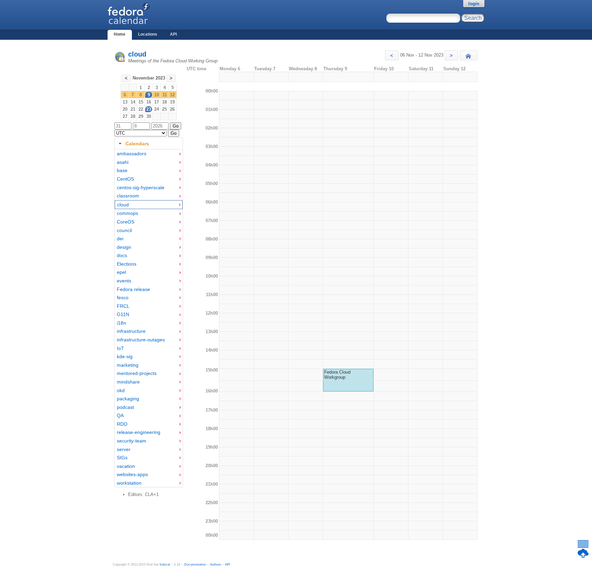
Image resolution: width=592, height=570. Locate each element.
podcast (125, 407)
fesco (122, 297)
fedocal (165, 564)
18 (164, 102)
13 (125, 102)
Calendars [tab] (137, 143)
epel (121, 272)
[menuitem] (149, 153)
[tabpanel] (148, 318)
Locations (147, 34)
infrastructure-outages (141, 339)
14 (133, 102)
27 (125, 116)
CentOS (125, 179)
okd (121, 390)
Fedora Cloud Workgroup (337, 374)
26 (172, 109)
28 (133, 116)
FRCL (123, 306)
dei (120, 238)
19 (172, 102)
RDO (122, 424)
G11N (123, 314)
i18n (121, 323)
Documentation (195, 564)
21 (133, 109)
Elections (126, 264)
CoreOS (125, 222)
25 (164, 109)
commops (127, 213)
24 (156, 109)
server (124, 449)
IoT (120, 348)
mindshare (128, 382)
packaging (128, 398)
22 (140, 109)
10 (156, 94)
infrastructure (131, 331)
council (124, 230)
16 (148, 102)
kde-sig (125, 356)
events (124, 280)
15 (140, 102)
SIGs (122, 457)
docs (122, 255)
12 (172, 94)
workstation (129, 483)
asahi (122, 162)
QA (120, 415)
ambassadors (131, 153)
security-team (131, 441)
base (122, 170)
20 (125, 109)
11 (164, 94)
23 (148, 109)
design (124, 247)
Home (119, 34)
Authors (215, 564)
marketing (127, 365)
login (473, 3)
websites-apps (132, 474)
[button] (391, 55)
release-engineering (138, 432)
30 (148, 116)
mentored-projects (137, 373)
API (173, 34)
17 (156, 102)
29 (140, 116)
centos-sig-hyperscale (140, 187)
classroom (128, 195)
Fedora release (133, 289)
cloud (137, 54)
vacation (126, 466)
